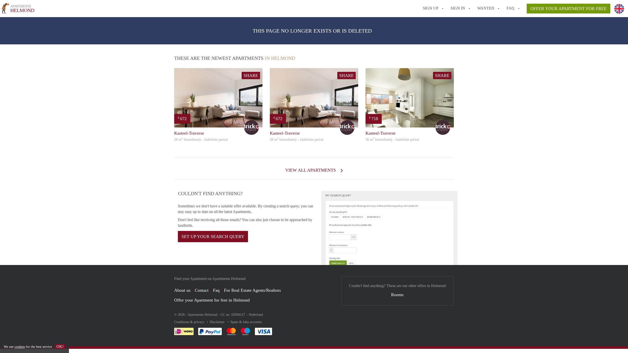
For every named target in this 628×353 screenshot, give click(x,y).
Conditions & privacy (189, 322)
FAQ (510, 8)
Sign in (458, 8)
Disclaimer (218, 322)
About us (182, 290)
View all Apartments (311, 170)
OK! (60, 346)
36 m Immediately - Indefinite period (392, 139)
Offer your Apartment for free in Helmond (212, 300)
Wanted (485, 8)
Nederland (256, 314)
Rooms (397, 294)
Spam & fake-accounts (246, 322)
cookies (19, 347)
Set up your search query (213, 236)
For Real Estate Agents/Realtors (252, 290)
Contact (202, 290)
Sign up (430, 8)
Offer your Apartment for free (568, 8)
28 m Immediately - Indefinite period (201, 139)
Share (251, 75)
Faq (216, 290)
